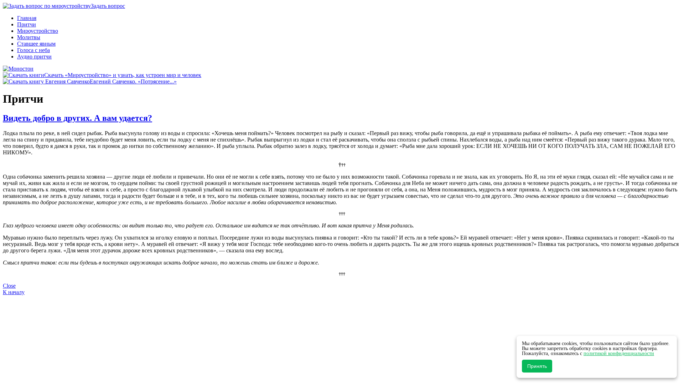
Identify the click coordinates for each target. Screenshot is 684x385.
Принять (537, 366)
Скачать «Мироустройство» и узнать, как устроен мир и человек (122, 75)
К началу (14, 292)
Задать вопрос (108, 6)
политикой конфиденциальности (619, 353)
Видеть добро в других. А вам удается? (77, 118)
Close (9, 286)
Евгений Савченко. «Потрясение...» (133, 81)
